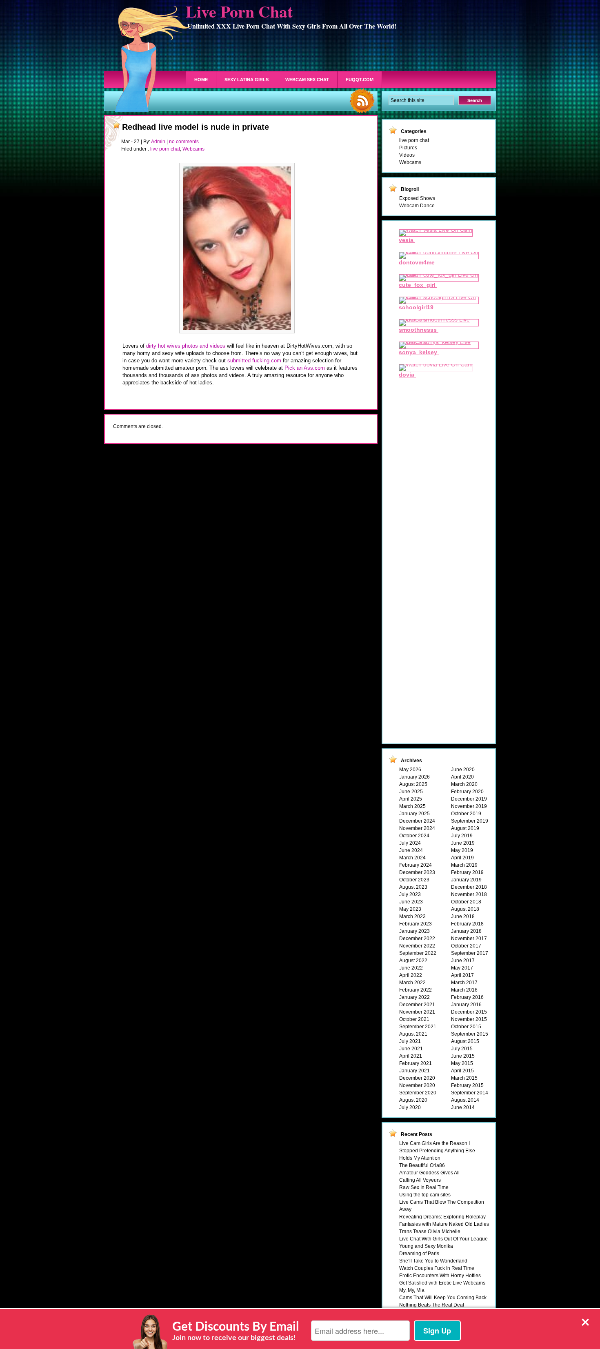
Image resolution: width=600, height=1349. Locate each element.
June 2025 (411, 791)
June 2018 (463, 916)
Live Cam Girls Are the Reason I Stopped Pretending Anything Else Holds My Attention (437, 1150)
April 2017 (462, 975)
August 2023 (413, 887)
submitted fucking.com (254, 360)
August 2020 (413, 1100)
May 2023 (410, 909)
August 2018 (465, 909)
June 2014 (463, 1107)
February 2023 (415, 924)
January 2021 (414, 1071)
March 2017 (464, 982)
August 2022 (413, 960)
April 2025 (410, 799)
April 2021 (410, 1056)
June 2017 (463, 960)
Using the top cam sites (425, 1195)
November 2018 (469, 894)
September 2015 (469, 1034)
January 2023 (414, 931)
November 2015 (469, 1019)
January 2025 (414, 813)
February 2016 (467, 997)
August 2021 (413, 1034)
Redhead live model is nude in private (195, 126)
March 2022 (412, 982)
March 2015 (464, 1078)
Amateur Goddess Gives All (429, 1173)
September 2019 (469, 821)
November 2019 (469, 806)
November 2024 (417, 828)
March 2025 (412, 806)
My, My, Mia (411, 1290)
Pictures (408, 148)
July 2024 (410, 843)
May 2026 (410, 769)
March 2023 (412, 916)
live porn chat (165, 149)
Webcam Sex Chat (307, 79)
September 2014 (469, 1093)
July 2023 (410, 894)
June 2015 (463, 1056)
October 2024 (414, 836)
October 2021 (414, 1019)
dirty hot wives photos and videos (185, 346)
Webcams (193, 149)
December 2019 (469, 799)
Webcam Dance (417, 206)
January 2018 (466, 931)
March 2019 (464, 865)
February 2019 (467, 872)
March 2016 (464, 990)
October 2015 (466, 1027)
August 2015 (465, 1041)
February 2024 (415, 865)
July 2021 (410, 1041)
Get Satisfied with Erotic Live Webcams (442, 1283)
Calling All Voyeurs (420, 1180)
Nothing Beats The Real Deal (431, 1305)
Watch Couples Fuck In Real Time (436, 1268)
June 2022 (411, 968)
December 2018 (469, 887)
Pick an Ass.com (304, 368)
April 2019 (462, 858)
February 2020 (467, 791)
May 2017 (462, 968)
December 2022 (417, 938)
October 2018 (466, 902)
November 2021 (417, 1012)
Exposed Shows (417, 198)
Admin (158, 141)
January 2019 (466, 880)
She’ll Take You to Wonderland (433, 1261)
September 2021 (417, 1027)
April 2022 (410, 975)
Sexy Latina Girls (246, 79)
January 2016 (466, 1004)
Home (201, 79)
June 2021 (411, 1049)
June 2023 (411, 902)
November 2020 (417, 1085)
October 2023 (414, 880)
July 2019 (462, 836)
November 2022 (417, 946)
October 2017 (466, 946)
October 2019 (466, 813)
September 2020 (417, 1093)
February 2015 (467, 1085)
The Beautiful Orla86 (422, 1165)
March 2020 (464, 784)
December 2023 (417, 872)
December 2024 (417, 821)
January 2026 (414, 777)
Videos (407, 155)
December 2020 (417, 1078)
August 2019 (465, 828)
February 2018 (467, 924)
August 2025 (413, 784)
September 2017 (469, 953)
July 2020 (410, 1107)
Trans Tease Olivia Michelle (429, 1231)
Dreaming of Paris (419, 1253)
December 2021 (417, 1004)
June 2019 (463, 843)
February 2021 (415, 1063)
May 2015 (462, 1063)
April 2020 (462, 777)
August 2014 (465, 1100)
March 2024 (412, 858)
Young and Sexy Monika (426, 1246)
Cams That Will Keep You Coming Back (443, 1297)
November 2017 (469, 938)
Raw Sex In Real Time (424, 1187)
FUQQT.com (359, 79)
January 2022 (414, 997)
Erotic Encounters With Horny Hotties (440, 1275)
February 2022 (415, 990)
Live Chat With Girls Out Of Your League (443, 1239)
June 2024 (411, 850)
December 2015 (469, 1012)
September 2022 (417, 953)
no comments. (184, 141)
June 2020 (463, 769)
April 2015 (462, 1071)
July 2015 (462, 1049)
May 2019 (462, 850)
